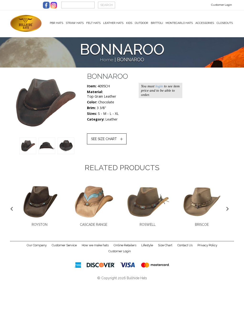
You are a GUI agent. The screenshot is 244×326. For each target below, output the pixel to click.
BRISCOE (100, 224)
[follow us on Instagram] (54, 5)
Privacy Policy (207, 245)
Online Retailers (125, 245)
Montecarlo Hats (179, 23)
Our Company (37, 245)
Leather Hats (113, 23)
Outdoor (141, 23)
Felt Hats (93, 23)
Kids (129, 23)
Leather (111, 119)
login (159, 86)
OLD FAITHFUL (208, 224)
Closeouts (225, 23)
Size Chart (165, 245)
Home (106, 60)
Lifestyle (147, 245)
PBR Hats (56, 23)
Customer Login (221, 4)
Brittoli (157, 23)
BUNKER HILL (154, 224)
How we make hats (95, 245)
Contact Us (185, 245)
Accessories (204, 23)
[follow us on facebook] (46, 5)
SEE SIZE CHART (104, 139)
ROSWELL (46, 224)
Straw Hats (75, 23)
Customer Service (64, 245)
